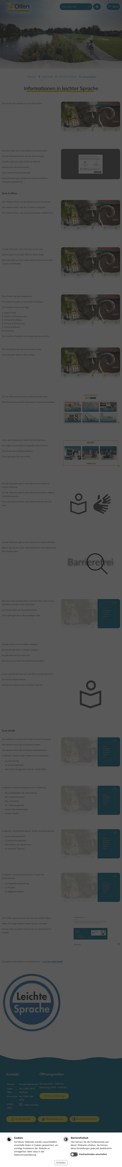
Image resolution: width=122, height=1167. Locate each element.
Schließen (61, 1162)
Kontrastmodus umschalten (93, 1154)
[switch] (74, 1154)
